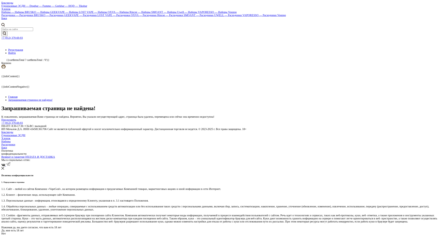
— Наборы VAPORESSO (200, 12)
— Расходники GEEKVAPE (62, 15)
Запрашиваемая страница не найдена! (30, 99)
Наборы (6, 12)
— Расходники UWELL (210, 15)
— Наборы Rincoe (127, 12)
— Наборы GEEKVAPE (51, 12)
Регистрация (15, 49)
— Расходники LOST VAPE (96, 15)
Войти (12, 52)
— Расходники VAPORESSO (241, 15)
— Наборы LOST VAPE (80, 12)
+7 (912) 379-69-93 (12, 37)
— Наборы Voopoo (226, 12)
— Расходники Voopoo (272, 15)
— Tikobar (81, 5)
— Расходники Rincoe (152, 15)
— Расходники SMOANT (181, 15)
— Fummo (45, 5)
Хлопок (5, 9)
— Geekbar (58, 5)
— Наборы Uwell (174, 12)
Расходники (8, 15)
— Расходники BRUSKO (31, 15)
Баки (4, 18)
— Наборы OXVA (105, 12)
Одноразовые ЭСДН (13, 5)
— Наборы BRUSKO (24, 12)
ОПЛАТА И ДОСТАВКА (40, 156)
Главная (12, 96)
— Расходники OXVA (126, 15)
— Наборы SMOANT (151, 12)
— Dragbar (32, 5)
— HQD (70, 5)
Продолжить (8, 119)
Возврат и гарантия (13, 156)
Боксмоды (7, 2)
